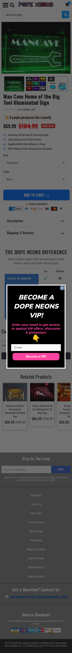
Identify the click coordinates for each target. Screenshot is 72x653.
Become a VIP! (36, 356)
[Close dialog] (62, 288)
